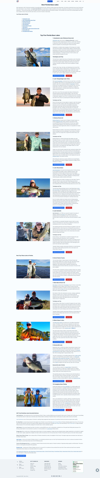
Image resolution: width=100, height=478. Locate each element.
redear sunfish (78, 355)
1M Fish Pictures (47, 468)
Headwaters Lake (56, 40)
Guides (69, 1)
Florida (63, 214)
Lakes (65, 1)
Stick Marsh (25, 27)
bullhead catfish (56, 156)
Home (58, 1)
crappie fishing (68, 367)
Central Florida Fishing (49, 451)
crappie (56, 362)
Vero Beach (66, 284)
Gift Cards (32, 468)
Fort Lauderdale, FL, (67, 386)
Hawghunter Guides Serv (23, 451)
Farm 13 (63, 289)
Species (72, 1)
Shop (80, 1)
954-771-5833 (21, 468)
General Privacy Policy (62, 468)
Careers (31, 464)
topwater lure (67, 402)
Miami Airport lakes (58, 322)
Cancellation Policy (62, 467)
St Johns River (72, 423)
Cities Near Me (47, 464)
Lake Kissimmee (19, 419)
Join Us (50, 1)
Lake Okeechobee (56, 170)
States (59, 463)
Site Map (60, 464)
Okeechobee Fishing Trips (68, 451)
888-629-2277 (21, 465)
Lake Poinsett (57, 423)
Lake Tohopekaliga (58, 81)
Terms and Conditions (62, 466)
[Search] (83, 1)
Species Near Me (47, 467)
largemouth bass (59, 121)
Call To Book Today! (21, 455)
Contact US (32, 470)
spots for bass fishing (56, 422)
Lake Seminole (26, 24)
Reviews (76, 1)
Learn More (69, 75)
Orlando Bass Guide (77, 451)
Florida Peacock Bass (40, 451)
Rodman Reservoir (56, 120)
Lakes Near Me (47, 463)
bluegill (78, 359)
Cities (62, 1)
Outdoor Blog (33, 466)
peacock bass (67, 328)
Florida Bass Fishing (58, 451)
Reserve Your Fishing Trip (58, 75)
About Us (32, 463)
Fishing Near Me (47, 466)
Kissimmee (72, 83)
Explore (45, 470)
